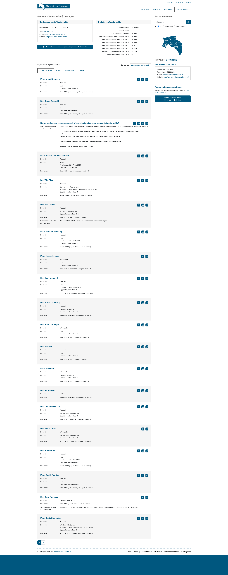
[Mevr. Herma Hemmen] (142, 256)
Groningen (168, 26)
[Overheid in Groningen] (53, 6)
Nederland (145, 9)
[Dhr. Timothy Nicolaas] (138, 406)
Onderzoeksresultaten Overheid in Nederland (172, 99)
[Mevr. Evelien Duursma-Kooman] (138, 155)
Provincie (156, 9)
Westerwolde (180, 26)
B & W (58, 71)
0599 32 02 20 (48, 32)
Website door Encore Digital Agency (177, 552)
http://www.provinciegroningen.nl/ (176, 77)
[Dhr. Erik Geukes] (138, 205)
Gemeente (168, 9)
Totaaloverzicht (46, 71)
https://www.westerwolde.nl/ (56, 37)
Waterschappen (182, 9)
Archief (81, 71)
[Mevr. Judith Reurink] (138, 475)
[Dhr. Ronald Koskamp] (138, 302)
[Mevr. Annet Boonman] (138, 79)
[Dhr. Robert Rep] (138, 450)
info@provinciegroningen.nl (173, 75)
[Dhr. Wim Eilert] (138, 180)
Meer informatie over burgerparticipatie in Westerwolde (66, 47)
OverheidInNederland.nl (62, 552)
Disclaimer (158, 552)
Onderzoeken (147, 552)
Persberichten (179, 2)
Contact (188, 2)
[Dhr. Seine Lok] (138, 346)
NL (160, 26)
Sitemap (137, 552)
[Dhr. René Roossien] (142, 497)
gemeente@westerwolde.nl (55, 34)
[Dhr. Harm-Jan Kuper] (138, 324)
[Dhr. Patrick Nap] (138, 390)
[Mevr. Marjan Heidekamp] (138, 231)
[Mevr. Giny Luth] (138, 368)
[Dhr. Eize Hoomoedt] (138, 278)
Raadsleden (69, 71)
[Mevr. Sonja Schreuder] (138, 518)
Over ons (170, 2)
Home (130, 552)
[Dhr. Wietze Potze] (142, 429)
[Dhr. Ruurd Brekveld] (138, 101)
